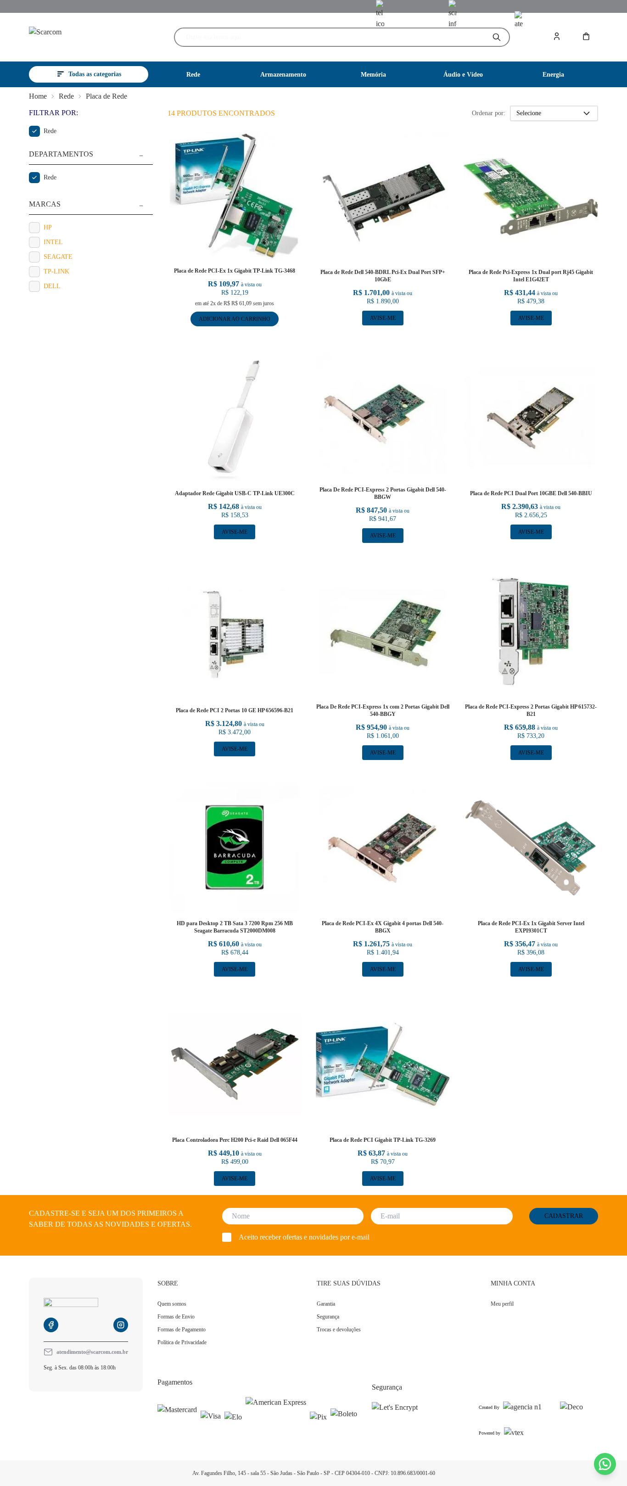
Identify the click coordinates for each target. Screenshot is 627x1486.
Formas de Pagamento (181, 1329)
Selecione (528, 113)
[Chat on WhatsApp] (605, 1464)
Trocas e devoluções (339, 1329)
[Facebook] (51, 1325)
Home (38, 96)
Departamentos (61, 154)
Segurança (328, 1316)
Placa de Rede (106, 96)
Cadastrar (563, 1215)
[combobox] (334, 37)
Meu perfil (502, 1304)
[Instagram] (120, 1325)
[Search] (497, 37)
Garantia (326, 1304)
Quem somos (171, 1304)
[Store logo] (83, 37)
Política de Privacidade (182, 1342)
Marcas (45, 204)
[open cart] (587, 37)
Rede (66, 96)
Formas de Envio (176, 1316)
